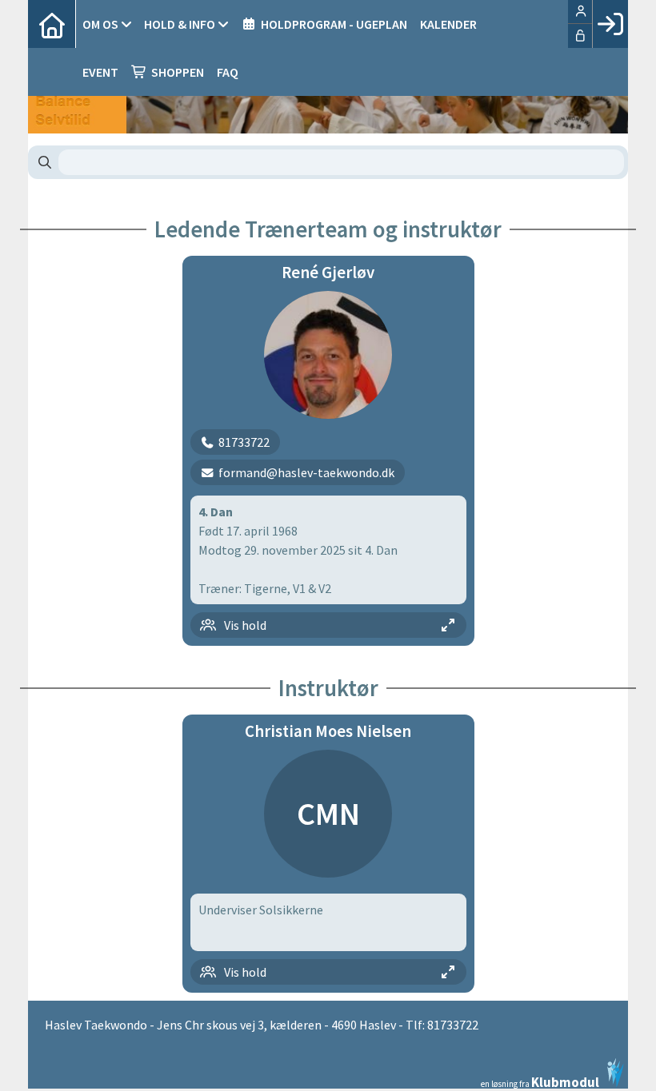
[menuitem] (52, 24)
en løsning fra (540, 1081)
